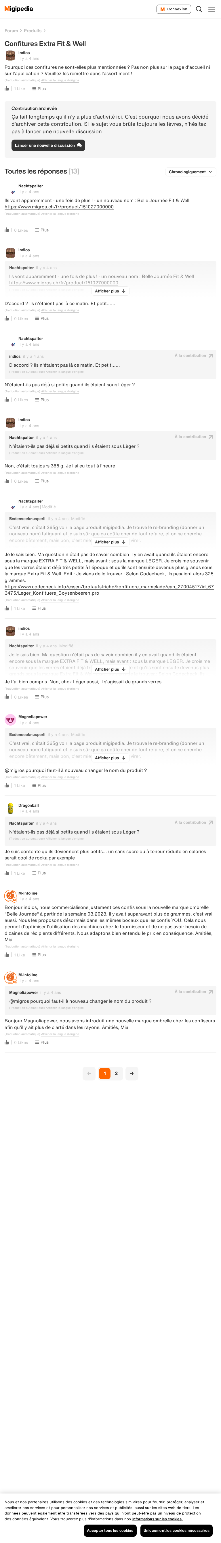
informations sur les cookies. (157, 1519)
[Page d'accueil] (19, 9)
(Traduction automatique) (22, 80)
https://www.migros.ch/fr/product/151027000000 (59, 206)
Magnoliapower (32, 717)
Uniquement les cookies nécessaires (176, 1530)
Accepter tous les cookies (110, 1530)
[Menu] (211, 9)
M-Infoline (27, 893)
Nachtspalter (30, 186)
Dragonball (28, 805)
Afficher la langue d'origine (60, 80)
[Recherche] (199, 9)
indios (24, 53)
